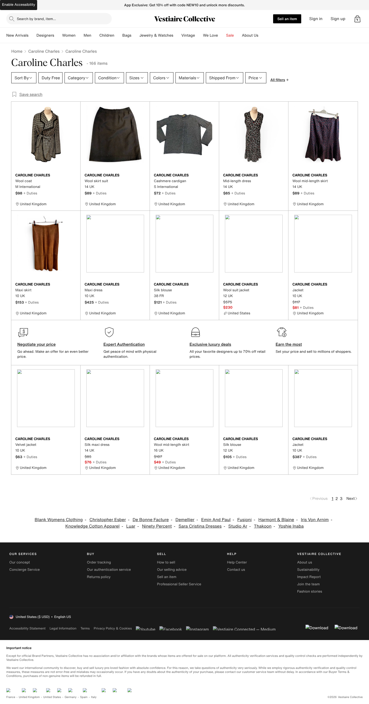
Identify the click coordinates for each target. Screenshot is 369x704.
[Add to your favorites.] (74, 176)
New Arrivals (17, 35)
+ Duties (30, 193)
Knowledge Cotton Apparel (92, 526)
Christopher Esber (107, 520)
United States (52, 697)
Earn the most (289, 344)
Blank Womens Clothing (59, 520)
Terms (85, 628)
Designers (45, 35)
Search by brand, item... (36, 18)
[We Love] (222, 35)
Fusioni (244, 520)
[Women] (80, 35)
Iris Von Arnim (315, 520)
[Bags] (135, 35)
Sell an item (287, 18)
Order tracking (99, 562)
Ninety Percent (157, 526)
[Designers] (58, 35)
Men (87, 35)
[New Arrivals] (32, 35)
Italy (94, 697)
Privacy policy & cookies (113, 628)
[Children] (118, 35)
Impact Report (309, 577)
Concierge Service (24, 569)
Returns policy (98, 577)
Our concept (19, 562)
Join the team (308, 584)
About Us (250, 35)
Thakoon (263, 526)
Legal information (62, 628)
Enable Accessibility (18, 4)
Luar (130, 526)
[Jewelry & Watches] (177, 35)
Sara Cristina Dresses (200, 526)
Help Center (237, 562)
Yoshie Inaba (290, 526)
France (10, 697)
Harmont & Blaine (276, 520)
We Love (210, 35)
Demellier (184, 520)
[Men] (95, 35)
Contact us (236, 569)
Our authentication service (109, 569)
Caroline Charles (43, 51)
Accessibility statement (27, 628)
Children (106, 35)
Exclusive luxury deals (210, 344)
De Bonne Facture (151, 520)
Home (16, 51)
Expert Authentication (124, 344)
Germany (71, 697)
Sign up (338, 18)
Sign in (316, 18)
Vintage (188, 35)
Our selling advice (172, 569)
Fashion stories (309, 591)
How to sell (166, 562)
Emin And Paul (215, 520)
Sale (230, 35)
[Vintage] (199, 35)
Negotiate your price (36, 344)
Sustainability (308, 569)
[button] (357, 18)
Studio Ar (237, 526)
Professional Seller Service (179, 584)
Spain (84, 697)
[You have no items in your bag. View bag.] (357, 18)
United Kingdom (29, 697)
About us (304, 562)
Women (69, 35)
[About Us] (262, 35)
